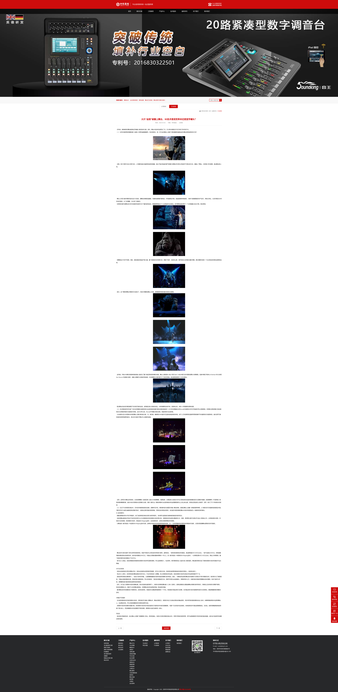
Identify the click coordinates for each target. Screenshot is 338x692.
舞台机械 (132, 677)
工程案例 (151, 11)
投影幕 (131, 679)
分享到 (181, 122)
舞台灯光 (132, 643)
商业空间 (106, 660)
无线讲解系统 (133, 673)
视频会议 (132, 662)
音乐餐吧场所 (107, 653)
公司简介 (167, 643)
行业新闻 (173, 106)
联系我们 (207, 11)
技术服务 (173, 11)
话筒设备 (132, 651)
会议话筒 (132, 658)
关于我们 (196, 11)
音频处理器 (133, 653)
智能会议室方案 (108, 658)
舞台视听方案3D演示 (159, 100)
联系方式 (216, 640)
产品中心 (162, 11)
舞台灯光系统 (148, 100)
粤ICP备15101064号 (185, 689)
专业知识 (145, 643)
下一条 (218, 628)
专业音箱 (132, 645)
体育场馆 (106, 643)
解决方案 (139, 11)
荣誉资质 (167, 649)
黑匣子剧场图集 (108, 649)
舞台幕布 (132, 670)
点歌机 (131, 681)
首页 (129, 11)
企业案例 (120, 649)
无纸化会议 (133, 660)
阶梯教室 (106, 651)
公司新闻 (163, 106)
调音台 (131, 649)
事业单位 (120, 645)
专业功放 (132, 656)
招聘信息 (167, 651)
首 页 (210, 111)
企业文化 (167, 645)
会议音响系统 (134, 100)
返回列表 (166, 628)
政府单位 (120, 643)
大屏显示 (132, 668)
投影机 (131, 675)
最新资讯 (184, 11)
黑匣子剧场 (107, 647)
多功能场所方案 (108, 645)
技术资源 (167, 647)
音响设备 (141, 100)
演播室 (106, 656)
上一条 (120, 628)
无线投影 (132, 666)
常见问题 (145, 645)
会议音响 (132, 683)
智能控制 (132, 664)
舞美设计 (126, 100)
